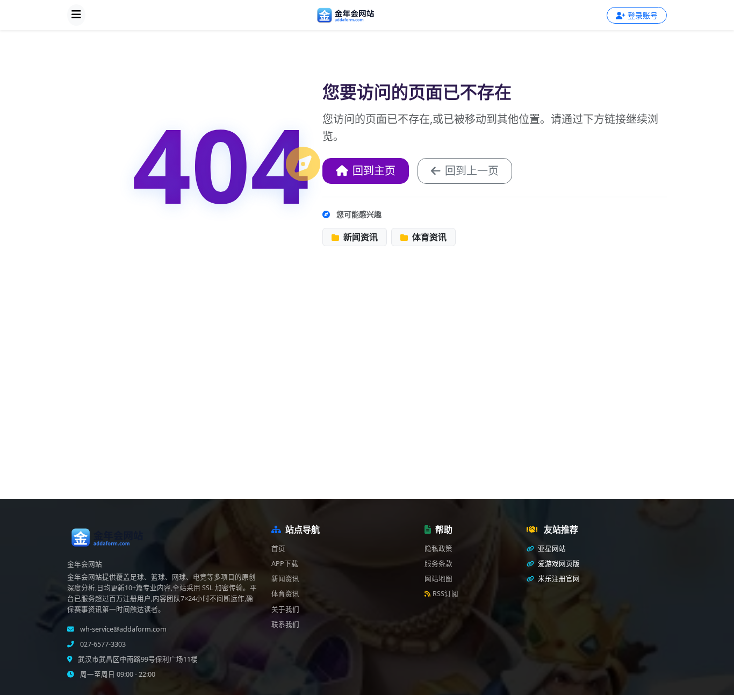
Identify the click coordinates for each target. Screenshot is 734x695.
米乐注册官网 (558, 578)
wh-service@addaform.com (122, 629)
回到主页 (373, 170)
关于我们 (285, 609)
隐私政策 (438, 548)
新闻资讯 (359, 237)
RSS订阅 (445, 593)
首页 (278, 548)
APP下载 (284, 563)
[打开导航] (76, 15)
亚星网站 (551, 548)
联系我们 (285, 624)
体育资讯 (428, 237)
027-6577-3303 (102, 644)
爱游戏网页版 (558, 563)
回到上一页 (472, 170)
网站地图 (438, 578)
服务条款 (438, 563)
